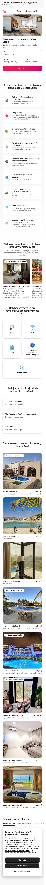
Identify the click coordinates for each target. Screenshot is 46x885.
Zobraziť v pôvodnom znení (14, 5)
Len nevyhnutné (22, 866)
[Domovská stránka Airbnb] (4, 11)
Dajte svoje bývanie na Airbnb (29, 11)
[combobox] (22, 54)
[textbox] (12, 62)
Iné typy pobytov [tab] (24, 823)
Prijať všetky (22, 860)
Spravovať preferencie (22, 871)
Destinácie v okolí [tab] (9, 823)
